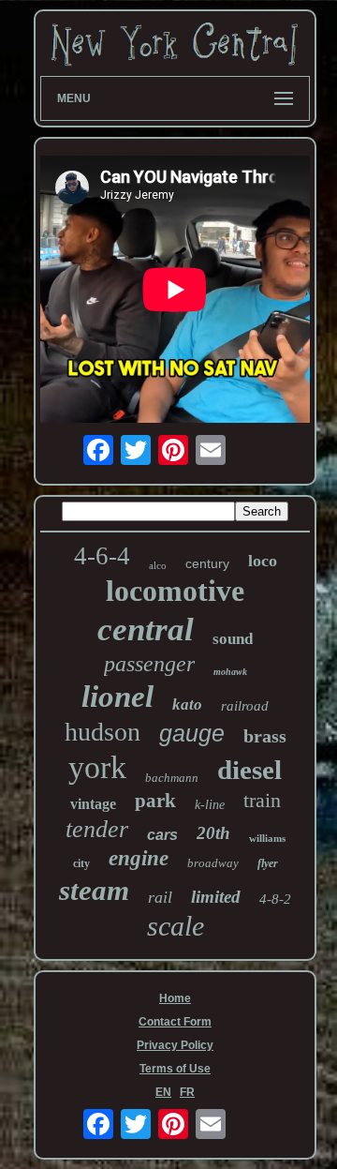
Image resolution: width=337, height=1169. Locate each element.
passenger (149, 664)
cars (162, 835)
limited (216, 897)
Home (175, 998)
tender (97, 829)
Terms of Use (175, 1068)
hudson (102, 731)
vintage (93, 804)
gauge (192, 733)
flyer (267, 863)
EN (163, 1092)
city (81, 863)
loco (262, 560)
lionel (117, 696)
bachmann (171, 778)
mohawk (230, 672)
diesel (249, 770)
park (155, 800)
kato (187, 704)
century (207, 563)
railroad (245, 705)
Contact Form (175, 1021)
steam (94, 890)
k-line (210, 805)
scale (175, 925)
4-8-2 (275, 899)
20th (213, 833)
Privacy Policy (175, 1045)
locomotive (175, 590)
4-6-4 (102, 556)
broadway (213, 863)
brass (264, 736)
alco (158, 565)
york (97, 767)
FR (187, 1092)
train (262, 800)
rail (160, 897)
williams (267, 838)
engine (138, 858)
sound (232, 639)
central (145, 629)
